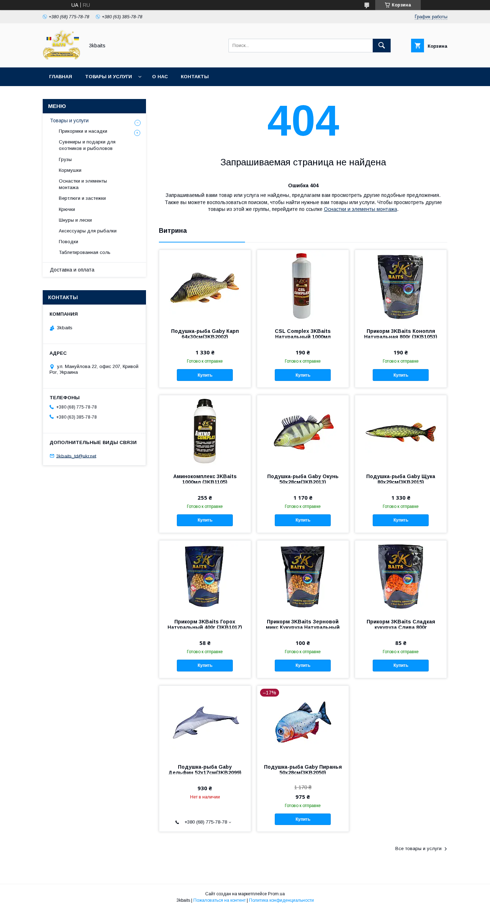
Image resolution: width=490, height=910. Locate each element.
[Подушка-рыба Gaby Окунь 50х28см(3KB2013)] (303, 431)
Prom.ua (276, 893)
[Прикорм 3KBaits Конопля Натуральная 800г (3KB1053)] (401, 286)
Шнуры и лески (75, 220)
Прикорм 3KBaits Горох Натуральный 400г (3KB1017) (205, 624)
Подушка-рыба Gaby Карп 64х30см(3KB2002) (205, 334)
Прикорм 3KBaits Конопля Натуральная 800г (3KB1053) (400, 334)
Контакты (195, 76)
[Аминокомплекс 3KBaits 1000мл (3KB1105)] (205, 431)
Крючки (67, 209)
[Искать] (382, 45)
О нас (160, 76)
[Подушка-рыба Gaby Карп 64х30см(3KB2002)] (205, 286)
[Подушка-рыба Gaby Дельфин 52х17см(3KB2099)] (205, 722)
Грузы (65, 159)
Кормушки (70, 170)
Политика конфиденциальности (281, 900)
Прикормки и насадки (83, 131)
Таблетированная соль (84, 252)
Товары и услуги (108, 76)
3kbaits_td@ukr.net (76, 455)
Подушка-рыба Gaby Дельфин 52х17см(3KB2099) (204, 769)
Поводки (68, 241)
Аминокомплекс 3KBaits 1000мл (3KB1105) (205, 479)
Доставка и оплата (72, 270)
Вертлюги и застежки (82, 198)
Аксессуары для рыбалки (88, 231)
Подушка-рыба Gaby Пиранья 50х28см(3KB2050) (303, 769)
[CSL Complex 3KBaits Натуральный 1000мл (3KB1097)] (303, 286)
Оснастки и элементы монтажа (360, 209)
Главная (60, 76)
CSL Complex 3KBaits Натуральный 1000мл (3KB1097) (303, 336)
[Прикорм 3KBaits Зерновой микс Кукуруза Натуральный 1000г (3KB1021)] (303, 576)
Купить (205, 375)
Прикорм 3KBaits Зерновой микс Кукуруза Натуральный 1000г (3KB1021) (303, 627)
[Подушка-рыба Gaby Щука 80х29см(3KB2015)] (401, 431)
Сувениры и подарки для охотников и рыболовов (87, 145)
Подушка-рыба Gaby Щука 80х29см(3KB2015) (400, 479)
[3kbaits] (61, 58)
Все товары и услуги (418, 848)
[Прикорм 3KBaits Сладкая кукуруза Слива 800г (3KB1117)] (401, 576)
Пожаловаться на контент (219, 900)
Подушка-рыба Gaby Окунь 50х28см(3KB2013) (303, 479)
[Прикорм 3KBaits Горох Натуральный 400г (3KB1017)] (205, 576)
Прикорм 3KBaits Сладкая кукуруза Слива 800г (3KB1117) (401, 627)
